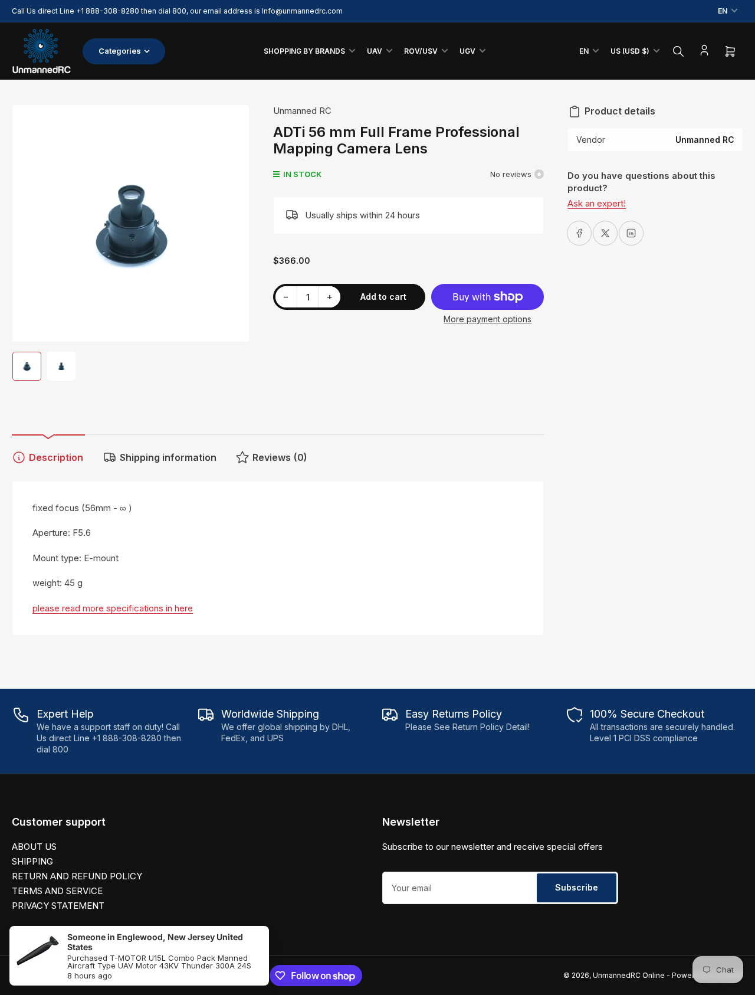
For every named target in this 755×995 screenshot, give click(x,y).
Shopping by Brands (304, 51)
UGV (467, 51)
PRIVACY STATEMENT (58, 905)
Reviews (279, 457)
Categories (120, 50)
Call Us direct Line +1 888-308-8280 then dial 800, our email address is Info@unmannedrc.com (177, 10)
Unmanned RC (302, 110)
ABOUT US (34, 846)
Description (56, 457)
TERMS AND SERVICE (57, 890)
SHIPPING (32, 861)
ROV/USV (421, 51)
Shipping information (168, 457)
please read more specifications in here (112, 608)
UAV (374, 51)
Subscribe (576, 887)
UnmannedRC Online (629, 975)
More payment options (487, 319)
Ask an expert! (596, 203)
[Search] (678, 51)
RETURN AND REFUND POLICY (77, 876)
